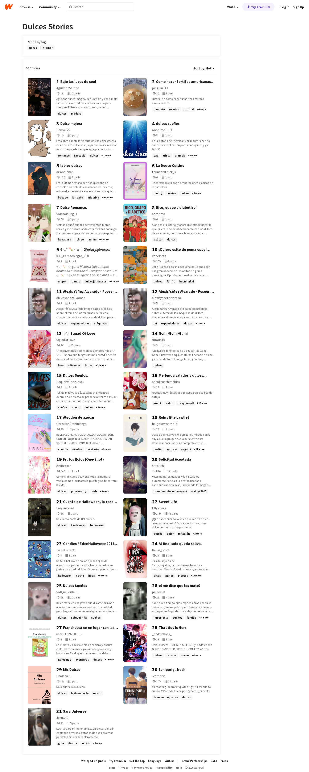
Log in (284, 7)
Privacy (123, 767)
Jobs (214, 761)
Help (179, 767)
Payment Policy (142, 767)
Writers (169, 761)
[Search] (71, 7)
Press (224, 761)
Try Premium (260, 7)
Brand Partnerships (194, 761)
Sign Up (298, 7)
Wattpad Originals (93, 761)
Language (154, 761)
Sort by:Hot (202, 68)
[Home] (9, 7)
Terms (111, 767)
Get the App (137, 761)
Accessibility (164, 767)
